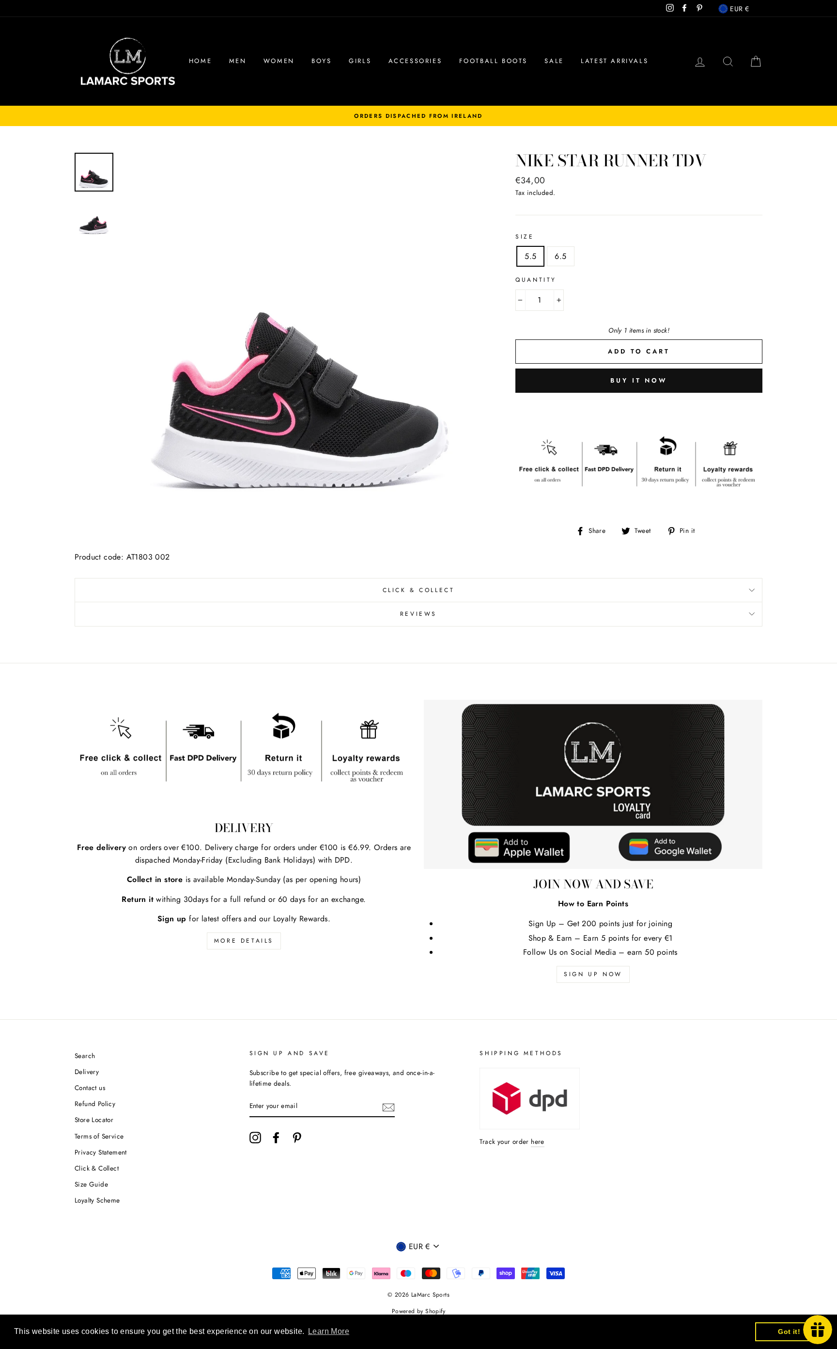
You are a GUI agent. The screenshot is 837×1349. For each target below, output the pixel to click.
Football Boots (493, 60)
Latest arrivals (614, 60)
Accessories (415, 60)
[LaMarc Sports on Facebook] (276, 1137)
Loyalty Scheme (97, 1200)
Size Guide (91, 1184)
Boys (321, 60)
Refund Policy (95, 1103)
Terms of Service (99, 1136)
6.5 (560, 256)
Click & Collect (419, 590)
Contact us (90, 1087)
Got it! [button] (789, 1331)
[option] (418, 116)
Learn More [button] (328, 1331)
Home (200, 60)
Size (524, 236)
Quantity (536, 279)
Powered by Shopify (418, 1311)
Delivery (87, 1071)
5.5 (530, 256)
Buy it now (638, 380)
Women (279, 60)
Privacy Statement (101, 1152)
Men (238, 60)
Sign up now (593, 974)
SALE (553, 60)
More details (244, 940)
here (537, 1141)
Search (85, 1055)
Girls (360, 60)
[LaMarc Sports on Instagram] (255, 1137)
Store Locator (94, 1119)
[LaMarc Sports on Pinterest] (297, 1137)
